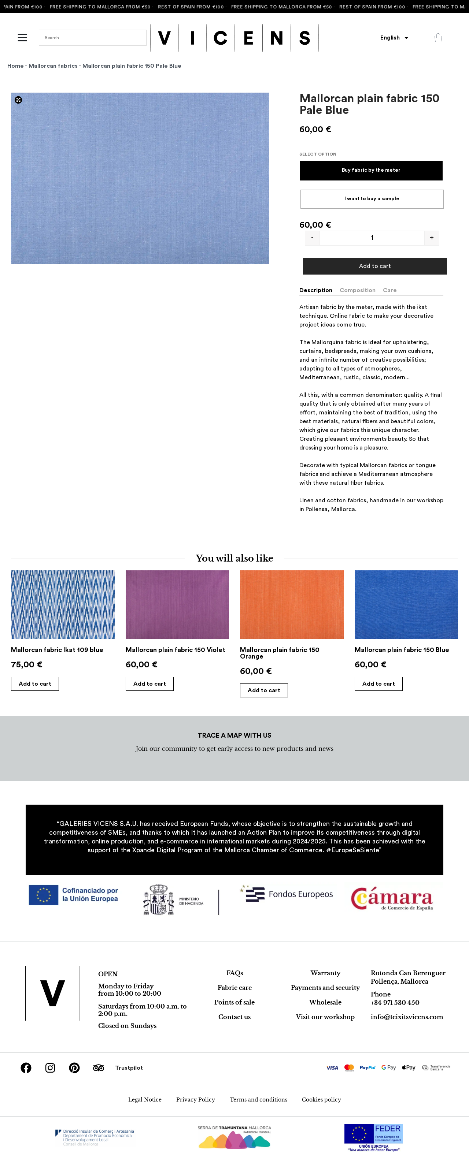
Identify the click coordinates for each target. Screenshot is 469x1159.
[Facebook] (26, 1068)
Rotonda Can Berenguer (408, 973)
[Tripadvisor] (98, 1068)
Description (315, 290)
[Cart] (438, 37)
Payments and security (325, 987)
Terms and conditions (258, 1099)
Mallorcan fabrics (53, 66)
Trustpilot (129, 1068)
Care (390, 290)
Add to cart (375, 266)
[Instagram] (50, 1068)
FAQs (234, 973)
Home (15, 66)
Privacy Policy (195, 1099)
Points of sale (234, 1002)
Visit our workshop (325, 1017)
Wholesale (325, 1002)
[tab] (318, 290)
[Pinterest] (74, 1068)
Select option (317, 154)
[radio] (371, 170)
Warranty (325, 973)
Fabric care (235, 987)
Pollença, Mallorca (399, 981)
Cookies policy (321, 1099)
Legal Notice (145, 1099)
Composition (358, 290)
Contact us (234, 1017)
